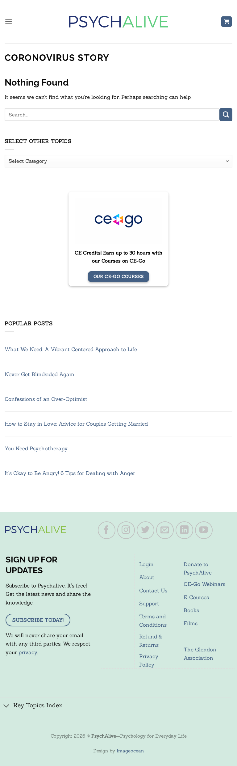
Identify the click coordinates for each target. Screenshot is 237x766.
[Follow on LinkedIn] (184, 530)
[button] (9, 22)
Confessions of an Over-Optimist (46, 399)
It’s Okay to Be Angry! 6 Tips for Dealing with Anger (70, 473)
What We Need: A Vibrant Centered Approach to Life (71, 349)
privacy (28, 652)
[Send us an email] (165, 530)
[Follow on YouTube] (204, 530)
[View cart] (226, 21)
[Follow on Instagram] (126, 530)
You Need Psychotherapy (36, 448)
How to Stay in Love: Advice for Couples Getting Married (76, 423)
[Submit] (225, 114)
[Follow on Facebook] (107, 530)
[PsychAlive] (118, 21)
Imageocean (130, 751)
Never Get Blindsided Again (39, 374)
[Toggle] (6, 706)
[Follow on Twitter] (146, 530)
